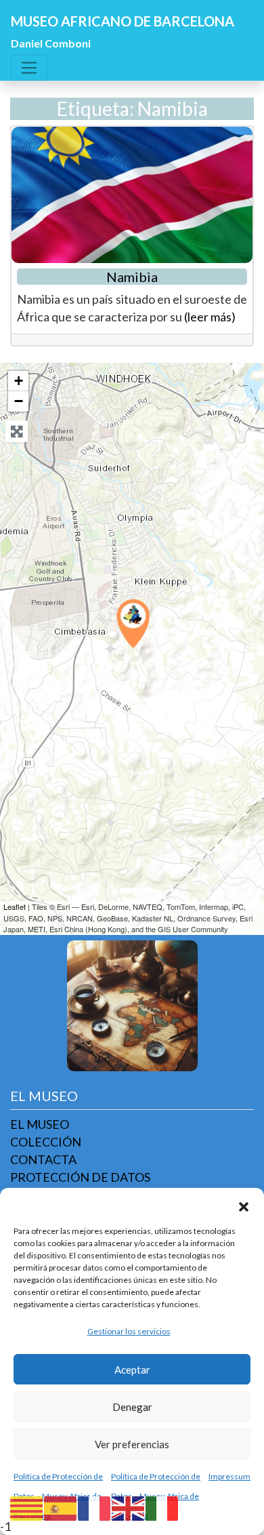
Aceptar (132, 1369)
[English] (129, 1507)
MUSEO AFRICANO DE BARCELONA (122, 21)
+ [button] (18, 380)
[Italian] (162, 1507)
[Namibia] (133, 623)
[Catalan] (27, 1507)
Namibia (132, 276)
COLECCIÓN (45, 1141)
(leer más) (210, 316)
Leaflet (14, 906)
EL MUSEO (39, 1124)
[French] (95, 1507)
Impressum (229, 1476)
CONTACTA (43, 1159)
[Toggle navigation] (29, 68)
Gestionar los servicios (129, 1331)
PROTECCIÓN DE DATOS (80, 1177)
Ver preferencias (132, 1444)
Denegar (132, 1407)
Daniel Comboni (51, 43)
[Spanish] (61, 1507)
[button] (243, 1205)
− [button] (18, 401)
